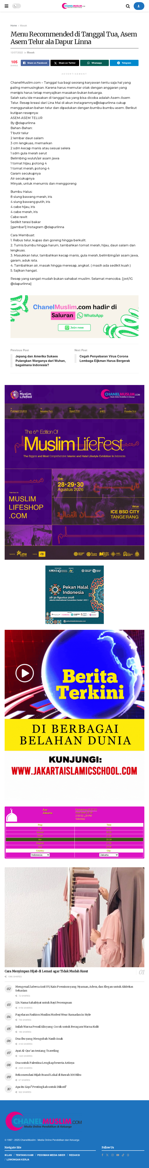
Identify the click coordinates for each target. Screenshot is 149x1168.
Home (13, 25)
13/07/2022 (16, 52)
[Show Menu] (6, 6)
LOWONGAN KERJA (18, 1159)
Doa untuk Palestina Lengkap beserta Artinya (44, 1063)
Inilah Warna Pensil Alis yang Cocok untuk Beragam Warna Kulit (57, 1026)
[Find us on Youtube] (117, 1155)
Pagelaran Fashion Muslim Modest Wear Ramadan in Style (53, 1014)
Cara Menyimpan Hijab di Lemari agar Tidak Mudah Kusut (46, 971)
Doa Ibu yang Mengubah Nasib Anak (39, 1038)
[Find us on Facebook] (102, 1155)
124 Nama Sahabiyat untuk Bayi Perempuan (43, 1002)
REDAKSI (74, 1155)
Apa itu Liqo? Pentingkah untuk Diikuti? (40, 1087)
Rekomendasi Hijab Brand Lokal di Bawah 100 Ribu (48, 1075)
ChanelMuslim (28, 1139)
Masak (23, 25)
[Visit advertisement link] (74, 316)
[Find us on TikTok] (123, 1155)
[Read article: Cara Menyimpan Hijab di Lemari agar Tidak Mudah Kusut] (74, 917)
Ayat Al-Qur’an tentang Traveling (37, 1050)
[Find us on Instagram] (112, 1155)
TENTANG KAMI (24, 1155)
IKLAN (8, 1155)
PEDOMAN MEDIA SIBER (51, 1155)
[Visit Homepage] (73, 6)
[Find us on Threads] (128, 1155)
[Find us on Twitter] (107, 1155)
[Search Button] (128, 6)
